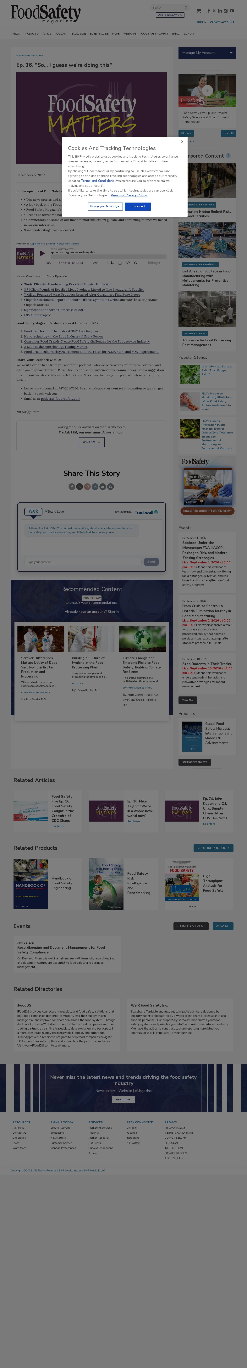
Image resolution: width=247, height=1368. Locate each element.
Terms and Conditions (97, 181)
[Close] (182, 141)
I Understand (138, 206)
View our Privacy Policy (129, 195)
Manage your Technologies (105, 206)
